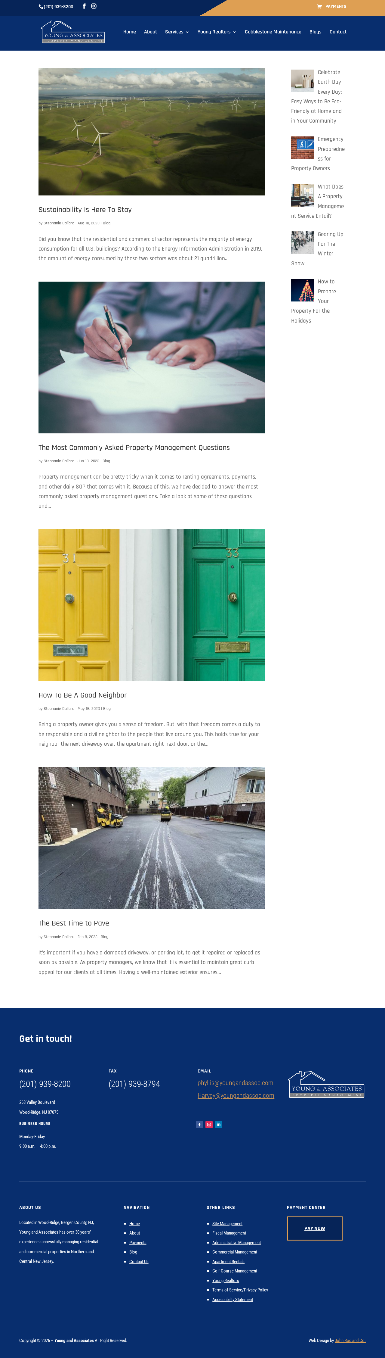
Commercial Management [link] (234, 1252)
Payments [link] (335, 7)
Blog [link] (106, 223)
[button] (379, 1314)
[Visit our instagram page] (93, 6)
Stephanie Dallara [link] (59, 223)
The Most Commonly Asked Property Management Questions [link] (134, 448)
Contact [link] (338, 32)
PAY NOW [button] (314, 1228)
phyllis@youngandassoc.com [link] (235, 1083)
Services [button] (174, 32)
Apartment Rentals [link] (228, 1261)
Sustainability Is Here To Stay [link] (85, 210)
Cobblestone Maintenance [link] (273, 32)
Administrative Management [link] (236, 1242)
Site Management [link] (227, 1223)
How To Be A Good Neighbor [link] (82, 695)
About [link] (150, 32)
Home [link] (129, 32)
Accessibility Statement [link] (232, 1299)
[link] (73, 32)
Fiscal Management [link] (229, 1233)
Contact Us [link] (139, 1261)
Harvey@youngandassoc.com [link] (236, 1095)
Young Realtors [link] (214, 32)
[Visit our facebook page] (84, 6)
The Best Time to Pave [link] (73, 923)
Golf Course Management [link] (234, 1271)
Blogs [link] (316, 32)
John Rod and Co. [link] (350, 1340)
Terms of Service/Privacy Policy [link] (240, 1290)
